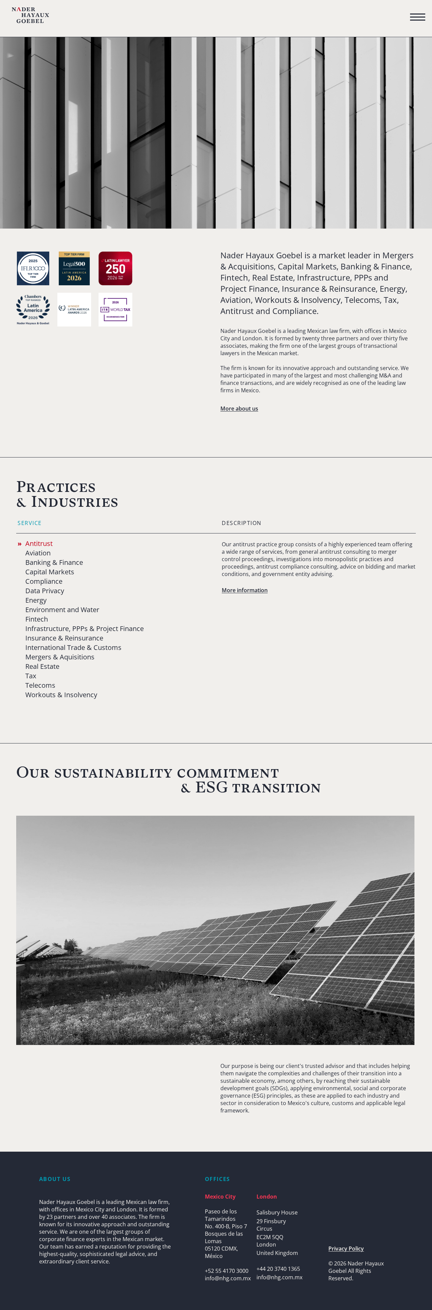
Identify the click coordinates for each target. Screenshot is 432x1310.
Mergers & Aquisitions (59, 657)
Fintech (36, 619)
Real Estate (42, 666)
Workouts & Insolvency (61, 695)
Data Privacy (44, 591)
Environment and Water (62, 610)
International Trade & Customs (73, 648)
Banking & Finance (54, 562)
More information (245, 590)
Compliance (43, 581)
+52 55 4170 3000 (226, 1271)
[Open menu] (417, 17)
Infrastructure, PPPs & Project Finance (84, 629)
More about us (239, 408)
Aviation (38, 553)
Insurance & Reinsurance (64, 638)
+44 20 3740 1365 (278, 1269)
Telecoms (40, 685)
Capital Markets (49, 572)
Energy (36, 600)
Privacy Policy (346, 1248)
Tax (30, 676)
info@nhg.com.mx (228, 1278)
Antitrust (39, 544)
